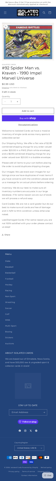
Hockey (9, 284)
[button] (5, 13)
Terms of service (28, 471)
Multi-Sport (11, 326)
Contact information (29, 475)
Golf (7, 314)
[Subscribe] (44, 412)
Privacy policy (14, 471)
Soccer (8, 308)
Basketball (10, 273)
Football (9, 279)
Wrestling (10, 302)
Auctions (9, 343)
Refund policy (46, 467)
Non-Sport (10, 296)
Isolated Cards (16, 467)
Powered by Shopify (30, 467)
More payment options (28, 124)
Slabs (7, 261)
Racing (8, 290)
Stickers (9, 337)
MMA (7, 320)
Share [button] (7, 235)
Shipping (5, 87)
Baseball (9, 267)
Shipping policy (44, 471)
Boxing (8, 332)
